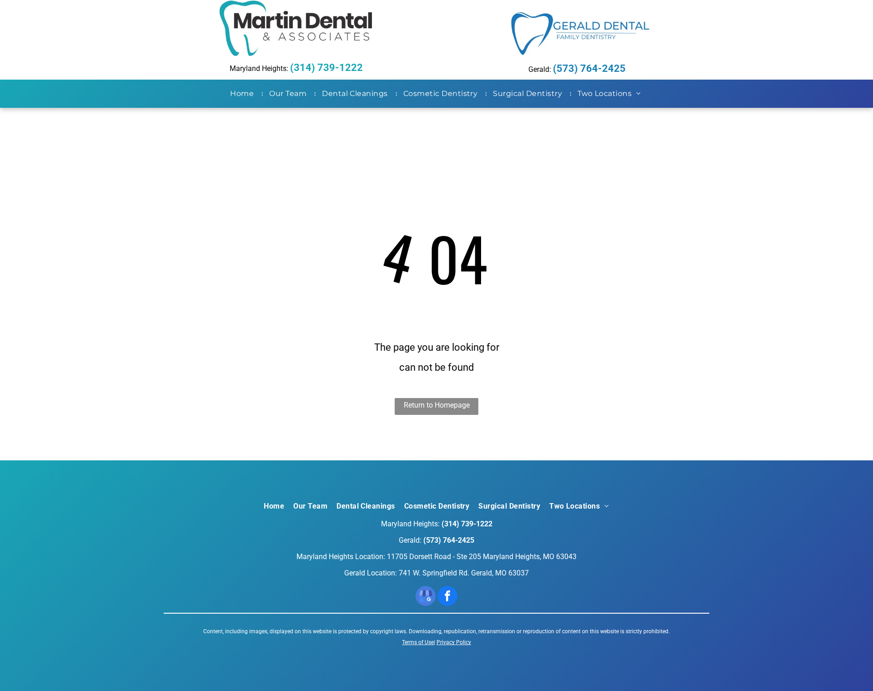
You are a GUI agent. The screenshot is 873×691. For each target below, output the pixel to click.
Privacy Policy (453, 642)
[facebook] (447, 597)
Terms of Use (418, 642)
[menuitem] (243, 94)
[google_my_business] (426, 597)
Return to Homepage (437, 405)
